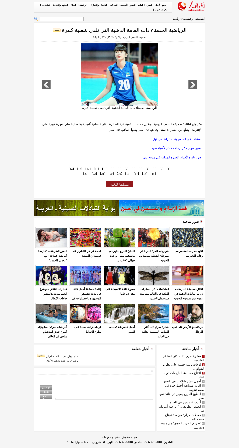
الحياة (74, 5)
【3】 (154, 169)
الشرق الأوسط (128, 5)
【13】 (79, 169)
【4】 (147, 169)
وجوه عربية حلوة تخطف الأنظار (62, 360)
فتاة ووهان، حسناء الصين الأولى (61, 356)
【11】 (96, 169)
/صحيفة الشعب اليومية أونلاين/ (130, 37)
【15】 (153, 173)
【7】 (126, 169)
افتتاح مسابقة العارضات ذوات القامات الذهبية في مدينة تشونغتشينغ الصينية (188, 293)
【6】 (133, 169)
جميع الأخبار (161, 5)
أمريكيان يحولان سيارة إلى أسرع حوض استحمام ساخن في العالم (52, 331)
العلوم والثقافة (61, 5)
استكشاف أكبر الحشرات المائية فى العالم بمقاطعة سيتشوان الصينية (154, 293)
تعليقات (46, 5)
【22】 (94, 173)
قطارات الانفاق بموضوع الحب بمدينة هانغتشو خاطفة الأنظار (53, 293)
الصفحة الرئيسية (194, 18)
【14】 (71, 169)
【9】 (112, 169)
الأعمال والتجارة (98, 5)
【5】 (140, 169)
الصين (149, 5)
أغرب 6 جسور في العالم (185, 402)
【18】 (128, 173)
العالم (140, 5)
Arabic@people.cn (78, 442)
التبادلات (113, 5)
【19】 (119, 173)
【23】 (86, 173)
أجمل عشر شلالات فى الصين (182, 381)
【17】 (136, 173)
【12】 (88, 169)
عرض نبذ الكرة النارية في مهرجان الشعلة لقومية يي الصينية (154, 255)
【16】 (144, 173)
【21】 (103, 173)
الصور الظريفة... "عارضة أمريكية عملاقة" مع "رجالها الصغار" (52, 255)
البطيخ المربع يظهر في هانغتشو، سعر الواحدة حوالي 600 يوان (122, 255)
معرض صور (161, 9)
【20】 (111, 173)
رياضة (176, 18)
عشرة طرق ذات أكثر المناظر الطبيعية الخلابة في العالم (155, 331)
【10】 (105, 169)
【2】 (161, 169)
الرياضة (83, 5)
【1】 (168, 169)
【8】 (119, 169)
